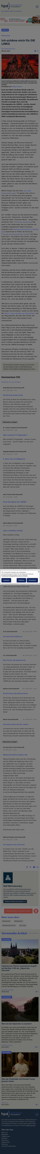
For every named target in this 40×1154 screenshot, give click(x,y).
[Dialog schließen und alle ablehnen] (38, 571)
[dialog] (20, 577)
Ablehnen (21, 580)
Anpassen (6, 580)
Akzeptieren (32, 580)
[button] (37, 8)
